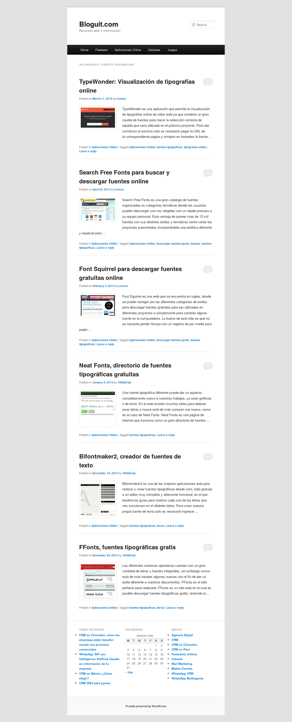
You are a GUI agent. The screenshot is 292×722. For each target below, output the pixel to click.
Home (84, 50)
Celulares (154, 50)
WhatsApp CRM (182, 673)
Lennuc (121, 98)
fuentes (195, 243)
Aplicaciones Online (128, 50)
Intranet (177, 659)
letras (160, 526)
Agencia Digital (182, 635)
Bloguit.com (98, 24)
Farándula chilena (184, 654)
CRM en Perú (181, 649)
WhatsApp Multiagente (187, 678)
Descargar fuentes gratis (172, 243)
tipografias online (195, 147)
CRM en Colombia (184, 644)
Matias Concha (182, 668)
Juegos (172, 50)
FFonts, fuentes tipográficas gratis (127, 547)
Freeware (101, 50)
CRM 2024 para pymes (94, 683)
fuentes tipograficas (169, 147)
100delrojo (124, 382)
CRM (175, 640)
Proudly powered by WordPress (146, 706)
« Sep (129, 672)
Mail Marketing (182, 663)
